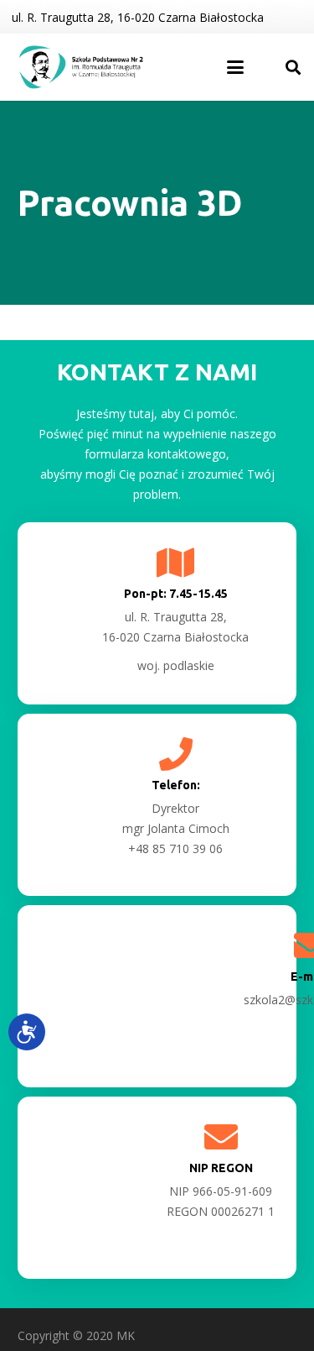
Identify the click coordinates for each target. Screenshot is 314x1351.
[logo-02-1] (83, 67)
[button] (235, 67)
